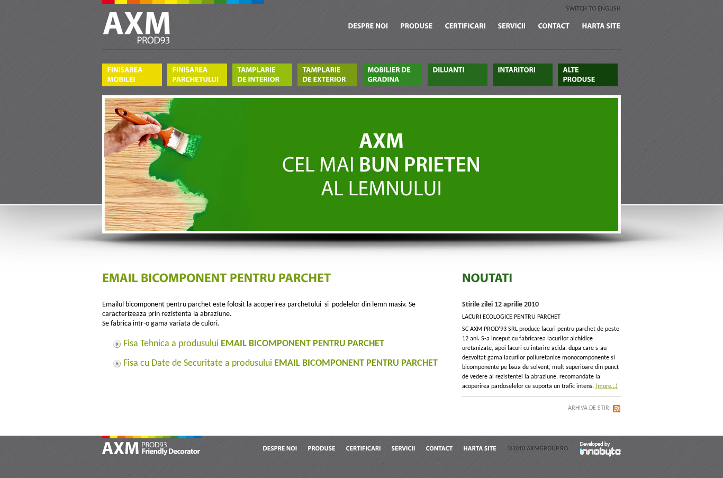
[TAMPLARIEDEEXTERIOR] (327, 75)
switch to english (593, 9)
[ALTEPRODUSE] (588, 75)
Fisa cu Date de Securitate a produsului (280, 363)
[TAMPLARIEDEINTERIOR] (262, 75)
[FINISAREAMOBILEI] (132, 75)
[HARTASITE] (601, 26)
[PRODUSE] (417, 26)
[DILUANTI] (457, 75)
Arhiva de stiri (589, 408)
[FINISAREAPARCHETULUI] (197, 75)
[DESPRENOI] (368, 26)
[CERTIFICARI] (465, 26)
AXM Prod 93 (152, 446)
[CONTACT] (554, 26)
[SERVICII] (512, 26)
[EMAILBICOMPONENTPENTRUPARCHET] (217, 279)
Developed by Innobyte (600, 448)
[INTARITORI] (523, 75)
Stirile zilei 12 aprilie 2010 (500, 305)
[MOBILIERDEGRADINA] (392, 75)
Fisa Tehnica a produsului (253, 344)
